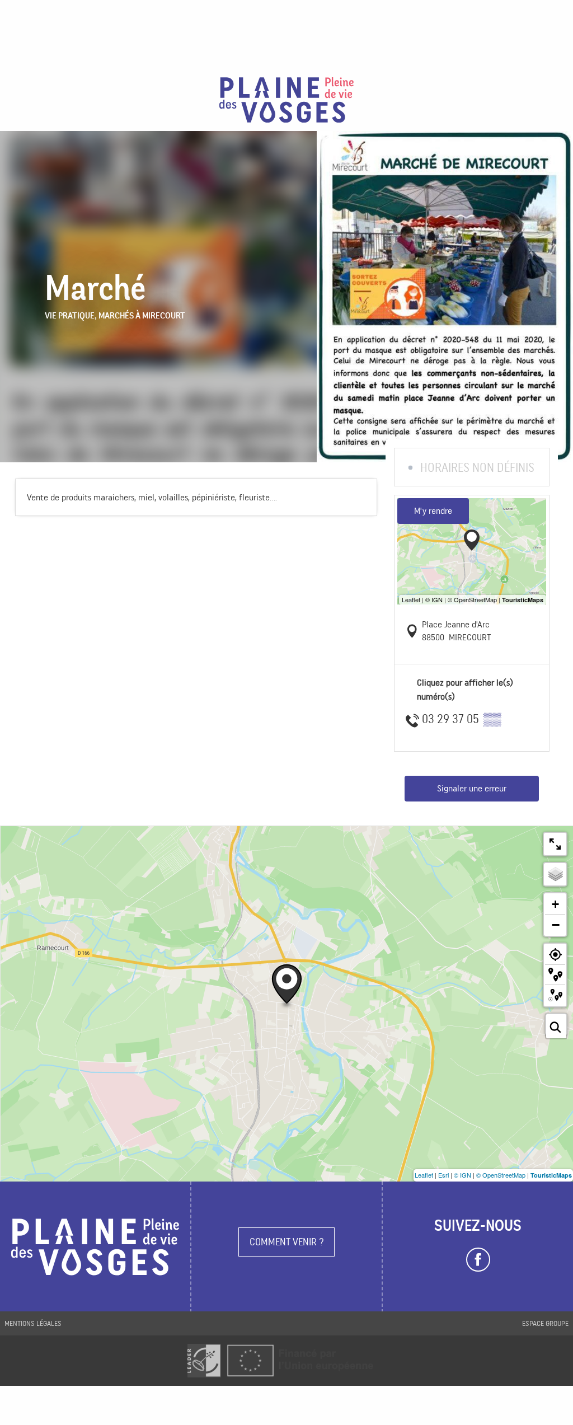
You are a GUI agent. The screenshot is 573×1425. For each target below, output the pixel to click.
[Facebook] (478, 1259)
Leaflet (424, 1174)
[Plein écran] (555, 844)
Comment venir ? (287, 1242)
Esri (443, 1174)
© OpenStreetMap (500, 1174)
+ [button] (555, 904)
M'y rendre (433, 510)
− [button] (556, 924)
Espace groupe (545, 1323)
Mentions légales (33, 1323)
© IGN (462, 1174)
